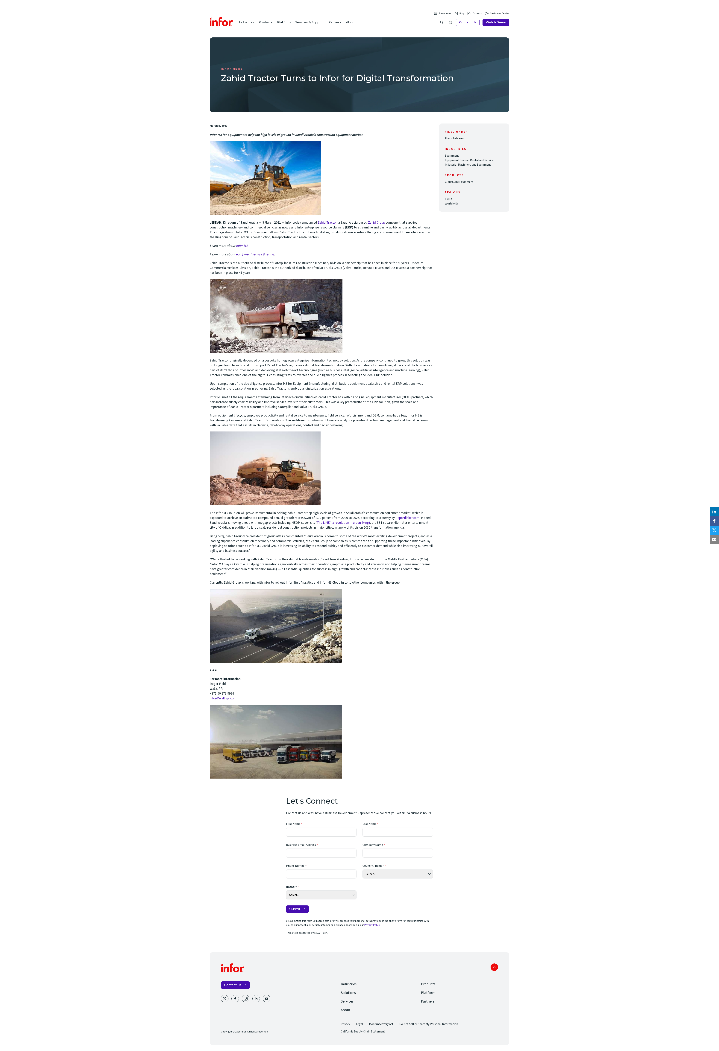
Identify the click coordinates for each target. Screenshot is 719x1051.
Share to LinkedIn (714, 511)
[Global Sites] (450, 22)
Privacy (345, 1024)
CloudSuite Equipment (459, 182)
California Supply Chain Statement (363, 1031)
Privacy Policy (372, 925)
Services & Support (309, 22)
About (351, 22)
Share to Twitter (714, 530)
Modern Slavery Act (381, 1024)
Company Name (372, 845)
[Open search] (441, 22)
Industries (246, 22)
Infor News (232, 69)
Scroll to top (494, 967)
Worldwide (452, 204)
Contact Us (467, 22)
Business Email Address (301, 845)
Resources (445, 13)
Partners (335, 22)
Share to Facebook (714, 521)
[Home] (221, 21)
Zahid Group (376, 222)
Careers (477, 13)
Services (347, 1001)
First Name (293, 824)
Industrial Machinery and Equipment (468, 165)
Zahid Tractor (327, 222)
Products (266, 22)
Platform (284, 22)
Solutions (348, 992)
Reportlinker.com (407, 517)
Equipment (452, 156)
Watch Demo (496, 22)
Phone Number (296, 866)
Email (714, 539)
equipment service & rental (255, 254)
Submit (294, 909)
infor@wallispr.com (223, 698)
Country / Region (373, 866)
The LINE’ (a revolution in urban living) (343, 522)
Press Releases (454, 138)
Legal (359, 1024)
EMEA (448, 199)
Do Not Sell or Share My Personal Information (428, 1024)
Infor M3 (242, 245)
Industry (291, 887)
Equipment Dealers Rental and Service (469, 160)
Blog (462, 13)
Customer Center (499, 13)
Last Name (369, 824)
